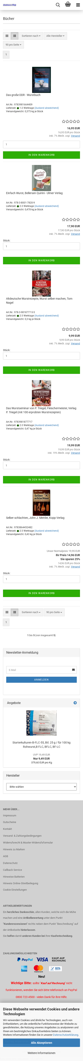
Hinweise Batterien (14, 876)
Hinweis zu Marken (14, 849)
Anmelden (41, 679)
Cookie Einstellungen (15, 889)
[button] (7, 36)
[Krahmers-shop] (8, 5)
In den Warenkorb (41, 155)
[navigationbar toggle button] (78, 5)
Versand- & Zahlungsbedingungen (22, 835)
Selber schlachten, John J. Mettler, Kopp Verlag (35, 517)
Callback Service (12, 869)
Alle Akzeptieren (41, 1042)
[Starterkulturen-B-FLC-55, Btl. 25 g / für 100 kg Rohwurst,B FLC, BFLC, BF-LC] (41, 723)
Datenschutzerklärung (65, 1034)
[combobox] (31, 36)
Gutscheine (9, 822)
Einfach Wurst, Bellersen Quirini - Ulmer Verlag (34, 193)
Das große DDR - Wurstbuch (23, 95)
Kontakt (7, 828)
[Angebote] (75, 703)
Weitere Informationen (41, 1053)
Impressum (9, 815)
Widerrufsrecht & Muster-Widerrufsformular (28, 842)
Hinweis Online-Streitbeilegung (20, 883)
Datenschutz (10, 863)
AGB (5, 856)
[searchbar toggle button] (58, 5)
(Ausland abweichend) (46, 108)
